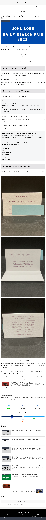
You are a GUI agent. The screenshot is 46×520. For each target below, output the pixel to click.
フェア (29, 397)
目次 (21, 54)
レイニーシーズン (41, 397)
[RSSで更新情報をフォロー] (23, 421)
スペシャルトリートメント (17, 397)
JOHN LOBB (23, 514)
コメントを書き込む (23, 501)
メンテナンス (34, 397)
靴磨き (13, 399)
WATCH (12, 516)
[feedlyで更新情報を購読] (34, 418)
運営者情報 (34, 516)
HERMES (37, 514)
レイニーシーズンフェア (6, 399)
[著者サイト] (12, 415)
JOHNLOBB (4, 397)
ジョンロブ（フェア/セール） (7, 395)
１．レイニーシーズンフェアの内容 (21, 56)
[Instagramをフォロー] (12, 418)
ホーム (8, 514)
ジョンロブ (10, 397)
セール (25, 397)
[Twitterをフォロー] (34, 415)
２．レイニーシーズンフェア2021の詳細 (22, 59)
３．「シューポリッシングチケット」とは (23, 61)
